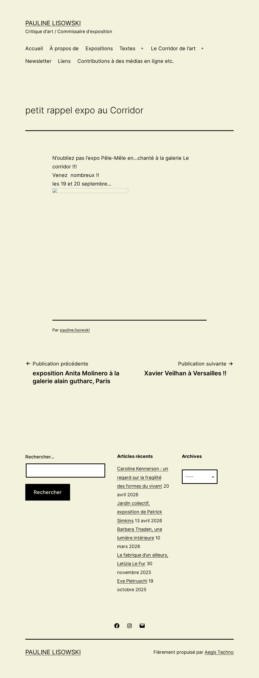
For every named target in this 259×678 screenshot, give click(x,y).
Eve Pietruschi (132, 581)
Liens (64, 61)
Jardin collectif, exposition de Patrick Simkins (139, 512)
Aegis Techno (219, 652)
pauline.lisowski (75, 329)
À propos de (64, 48)
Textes (127, 48)
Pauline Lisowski (53, 23)
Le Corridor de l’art (173, 48)
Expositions (99, 48)
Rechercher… (39, 456)
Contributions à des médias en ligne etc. (125, 61)
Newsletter (38, 61)
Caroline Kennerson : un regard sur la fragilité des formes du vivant (142, 477)
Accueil (34, 48)
